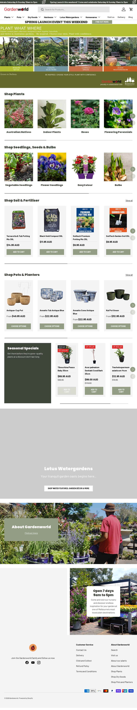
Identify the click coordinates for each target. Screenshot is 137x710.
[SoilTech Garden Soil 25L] (118, 220)
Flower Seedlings (52, 185)
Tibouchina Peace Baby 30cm (66, 369)
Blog (130, 17)
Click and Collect (84, 660)
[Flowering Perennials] (118, 114)
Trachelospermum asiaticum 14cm (120, 369)
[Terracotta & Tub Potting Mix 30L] (19, 220)
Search (114, 650)
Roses (85, 132)
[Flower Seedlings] (52, 167)
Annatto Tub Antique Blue (52, 310)
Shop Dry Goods (118, 676)
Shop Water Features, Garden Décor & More (68, 488)
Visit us (110, 17)
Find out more (31, 533)
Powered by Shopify (26, 698)
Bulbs (118, 185)
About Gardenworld (120, 666)
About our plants (119, 660)
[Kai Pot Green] (118, 294)
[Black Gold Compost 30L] (52, 220)
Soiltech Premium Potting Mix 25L (81, 237)
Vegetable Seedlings (18, 185)
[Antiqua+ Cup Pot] (19, 294)
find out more (102, 22)
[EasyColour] (85, 167)
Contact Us (81, 650)
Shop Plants (116, 671)
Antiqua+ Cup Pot (15, 310)
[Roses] (85, 114)
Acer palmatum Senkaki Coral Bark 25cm (94, 370)
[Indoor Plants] (52, 114)
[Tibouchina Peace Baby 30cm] (67, 354)
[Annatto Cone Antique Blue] (85, 294)
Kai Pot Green (112, 310)
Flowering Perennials (118, 132)
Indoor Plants (52, 132)
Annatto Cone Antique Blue (83, 312)
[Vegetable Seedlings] (18, 167)
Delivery (121, 17)
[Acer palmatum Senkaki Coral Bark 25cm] (94, 354)
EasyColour (85, 185)
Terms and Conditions (86, 671)
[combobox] (73, 9)
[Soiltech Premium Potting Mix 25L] (85, 220)
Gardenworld (13, 698)
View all (129, 200)
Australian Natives (18, 132)
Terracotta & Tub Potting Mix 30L (18, 237)
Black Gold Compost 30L (51, 236)
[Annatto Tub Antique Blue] (52, 294)
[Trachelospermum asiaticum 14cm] (121, 354)
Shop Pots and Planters (122, 682)
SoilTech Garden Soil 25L (118, 236)
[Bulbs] (118, 167)
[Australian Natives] (18, 114)
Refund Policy (82, 666)
